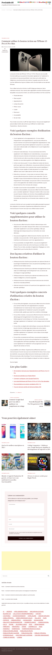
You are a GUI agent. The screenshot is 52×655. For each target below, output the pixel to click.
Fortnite (6, 620)
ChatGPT (38, 613)
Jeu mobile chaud (21, 624)
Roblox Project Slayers (11, 633)
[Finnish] (27, 2)
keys (30, 624)
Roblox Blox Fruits (26, 630)
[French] (29, 2)
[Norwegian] (39, 2)
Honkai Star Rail (43, 622)
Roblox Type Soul (40, 633)
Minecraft (6, 626)
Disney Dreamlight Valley (24, 618)
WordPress (10, 650)
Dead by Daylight (43, 615)
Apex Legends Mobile (21, 611)
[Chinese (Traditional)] (20, 2)
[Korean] (38, 2)
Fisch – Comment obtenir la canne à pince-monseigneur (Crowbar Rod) (19, 590)
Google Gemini (38, 620)
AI (16, 392)
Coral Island (32, 615)
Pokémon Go (16, 628)
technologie (5, 38)
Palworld (6, 628)
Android (9, 611)
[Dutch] (25, 2)
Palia (40, 626)
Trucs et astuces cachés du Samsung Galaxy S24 (27, 387)
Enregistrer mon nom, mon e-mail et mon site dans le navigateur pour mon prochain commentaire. (25, 533)
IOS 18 (5, 624)
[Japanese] (36, 2)
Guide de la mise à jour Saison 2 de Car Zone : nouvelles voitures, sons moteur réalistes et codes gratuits (25, 604)
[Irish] (32, 2)
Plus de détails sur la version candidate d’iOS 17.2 (27, 384)
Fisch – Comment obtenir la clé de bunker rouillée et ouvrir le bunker (18, 595)
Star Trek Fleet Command (24, 635)
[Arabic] (18, 2)
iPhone (11, 624)
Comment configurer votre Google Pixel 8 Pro (26, 378)
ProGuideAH (8, 2)
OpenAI (24, 626)
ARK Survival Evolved (37, 611)
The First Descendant (42, 635)
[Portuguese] (43, 2)
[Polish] (41, 2)
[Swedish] (48, 2)
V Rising (19, 637)
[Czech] (22, 2)
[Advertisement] (25, 21)
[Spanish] (46, 2)
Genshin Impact (16, 620)
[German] (31, 2)
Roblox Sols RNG (26, 633)
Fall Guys (38, 618)
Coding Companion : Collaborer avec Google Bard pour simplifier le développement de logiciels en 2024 (39, 447)
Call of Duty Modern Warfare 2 (23, 613)
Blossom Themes (44, 648)
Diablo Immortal (8, 618)
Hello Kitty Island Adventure (12, 622)
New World (15, 626)
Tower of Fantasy (9, 637)
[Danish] (24, 2)
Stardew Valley (8, 635)
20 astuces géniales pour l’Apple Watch (25, 375)
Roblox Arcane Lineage (10, 630)
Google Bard (27, 620)
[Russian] (45, 2)
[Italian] (34, 2)
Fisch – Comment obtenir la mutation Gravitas (13, 586)
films (44, 618)
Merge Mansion (39, 624)
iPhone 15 (19, 392)
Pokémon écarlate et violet (31, 628)
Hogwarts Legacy (30, 622)
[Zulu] (50, 2)
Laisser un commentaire (5, 51)
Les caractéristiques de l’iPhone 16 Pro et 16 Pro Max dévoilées (31, 381)
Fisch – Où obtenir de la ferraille (9, 599)
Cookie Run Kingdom (19, 615)
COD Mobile (6, 615)
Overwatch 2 (33, 626)
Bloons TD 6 (7, 613)
